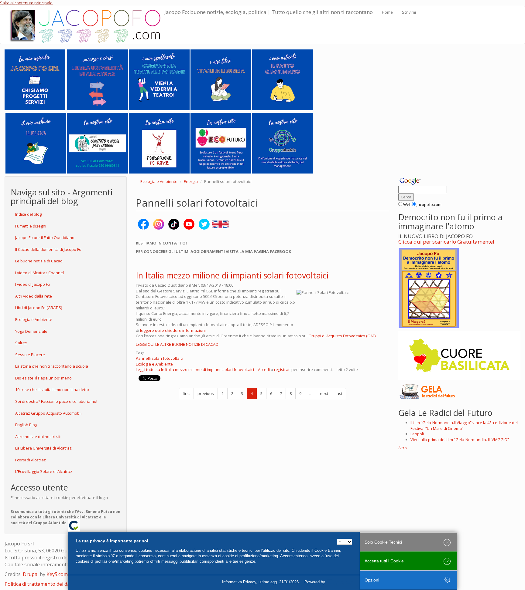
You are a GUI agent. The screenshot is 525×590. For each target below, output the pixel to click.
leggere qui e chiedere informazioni (173, 330)
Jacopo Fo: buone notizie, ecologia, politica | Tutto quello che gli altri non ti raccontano (268, 11)
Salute (21, 343)
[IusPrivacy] (340, 582)
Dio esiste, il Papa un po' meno (43, 378)
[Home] (86, 25)
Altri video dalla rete (33, 296)
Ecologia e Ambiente (33, 319)
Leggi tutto (195, 369)
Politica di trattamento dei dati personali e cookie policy (67, 584)
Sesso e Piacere (30, 354)
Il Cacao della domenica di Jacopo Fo (48, 249)
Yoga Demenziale (31, 331)
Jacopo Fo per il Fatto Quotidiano (44, 237)
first (186, 393)
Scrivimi (409, 12)
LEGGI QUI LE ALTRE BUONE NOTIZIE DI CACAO (177, 344)
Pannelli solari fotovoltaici (159, 358)
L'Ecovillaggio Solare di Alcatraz (43, 471)
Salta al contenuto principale (26, 2)
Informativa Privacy (239, 582)
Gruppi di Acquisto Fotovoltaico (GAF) (342, 336)
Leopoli (417, 434)
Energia (191, 181)
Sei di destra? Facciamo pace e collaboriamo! (56, 401)
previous (205, 393)
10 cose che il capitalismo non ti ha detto (52, 389)
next (324, 393)
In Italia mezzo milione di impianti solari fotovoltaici (232, 275)
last (339, 393)
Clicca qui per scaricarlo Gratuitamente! (446, 241)
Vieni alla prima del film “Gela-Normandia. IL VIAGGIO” (459, 439)
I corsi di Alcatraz (30, 460)
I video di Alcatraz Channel (39, 272)
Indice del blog (28, 214)
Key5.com (57, 574)
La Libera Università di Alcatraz (43, 448)
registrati (282, 369)
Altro (402, 447)
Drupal (31, 574)
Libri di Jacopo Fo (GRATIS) (38, 307)
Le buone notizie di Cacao (39, 261)
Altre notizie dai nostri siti (38, 436)
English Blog (26, 424)
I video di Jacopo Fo (32, 284)
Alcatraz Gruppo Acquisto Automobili (48, 413)
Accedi (264, 369)
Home (387, 12)
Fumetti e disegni (30, 226)
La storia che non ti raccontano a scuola (51, 366)
